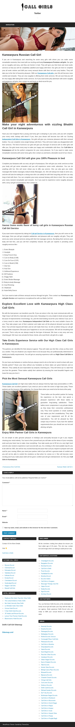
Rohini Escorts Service (48, 636)
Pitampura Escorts (47, 641)
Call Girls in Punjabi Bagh (49, 718)
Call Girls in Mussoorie (48, 700)
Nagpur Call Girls (10, 585)
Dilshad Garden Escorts (48, 690)
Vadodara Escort (10, 573)
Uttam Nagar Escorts (48, 659)
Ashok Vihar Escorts (47, 667)
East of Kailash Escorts (48, 662)
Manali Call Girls (10, 588)
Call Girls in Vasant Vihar (49, 713)
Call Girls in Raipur (47, 705)
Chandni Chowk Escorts (49, 677)
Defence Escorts (46, 685)
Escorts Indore (45, 579)
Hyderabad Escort (10, 583)
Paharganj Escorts (47, 631)
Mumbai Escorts (46, 566)
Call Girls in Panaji (47, 716)
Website (5, 522)
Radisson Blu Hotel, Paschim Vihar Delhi (18, 598)
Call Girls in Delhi (7, 553)
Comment (6, 482)
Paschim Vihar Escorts (48, 654)
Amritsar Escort (46, 594)
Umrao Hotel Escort (11, 608)
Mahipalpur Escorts (47, 634)
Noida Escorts (45, 589)
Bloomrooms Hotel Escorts (13, 618)
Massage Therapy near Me (49, 584)
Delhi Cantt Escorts (47, 688)
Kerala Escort (9, 578)
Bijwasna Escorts (46, 675)
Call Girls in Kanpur (47, 708)
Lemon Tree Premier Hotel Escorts (16, 616)
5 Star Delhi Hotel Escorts (13, 611)
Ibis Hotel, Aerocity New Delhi (14, 603)
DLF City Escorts (46, 693)
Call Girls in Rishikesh (48, 698)
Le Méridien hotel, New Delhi (14, 606)
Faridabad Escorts (47, 573)
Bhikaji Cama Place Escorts (50, 670)
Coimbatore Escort (11, 580)
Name (4, 511)
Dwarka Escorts (46, 629)
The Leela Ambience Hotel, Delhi (15, 601)
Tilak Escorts (45, 665)
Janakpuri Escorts (47, 657)
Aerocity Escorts (46, 626)
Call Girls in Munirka (47, 644)
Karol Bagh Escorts (47, 652)
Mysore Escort (9, 565)
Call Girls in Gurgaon (47, 581)
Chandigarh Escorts (47, 561)
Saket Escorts (45, 649)
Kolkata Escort (9, 575)
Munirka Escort (46, 576)
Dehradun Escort (10, 570)
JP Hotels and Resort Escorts (14, 613)
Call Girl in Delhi (46, 568)
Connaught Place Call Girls (49, 639)
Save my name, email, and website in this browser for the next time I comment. (31, 527)
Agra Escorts (45, 591)
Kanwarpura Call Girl (10, 384)
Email (4, 516)
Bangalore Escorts (47, 563)
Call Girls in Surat (46, 711)
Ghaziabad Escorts (47, 647)
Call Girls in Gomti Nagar (49, 703)
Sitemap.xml (7, 632)
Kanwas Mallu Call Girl (64, 467)
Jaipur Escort (45, 586)
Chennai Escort (10, 568)
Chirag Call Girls (46, 680)
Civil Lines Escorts (47, 682)
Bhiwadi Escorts (46, 672)
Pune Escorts (45, 571)
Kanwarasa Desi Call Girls (11, 467)
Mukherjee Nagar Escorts (49, 695)
